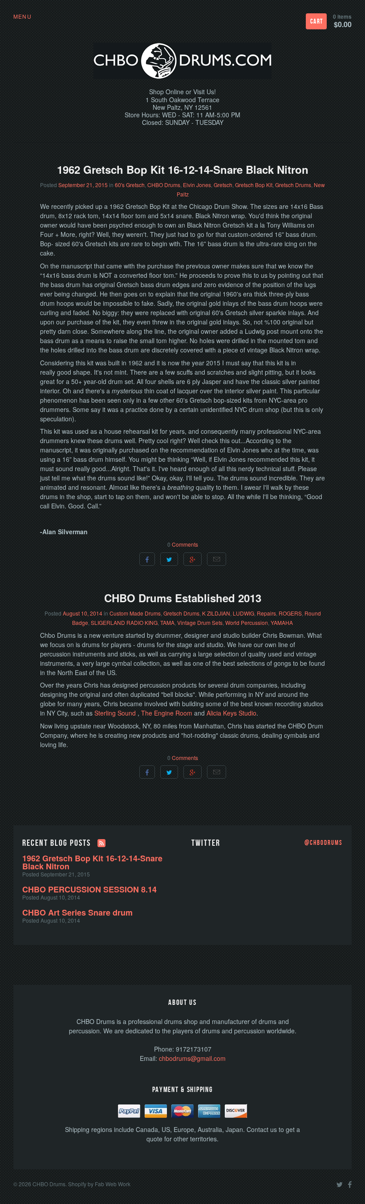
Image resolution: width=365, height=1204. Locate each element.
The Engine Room (166, 712)
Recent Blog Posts (56, 843)
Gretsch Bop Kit (253, 184)
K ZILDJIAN (216, 613)
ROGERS (290, 613)
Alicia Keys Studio (231, 712)
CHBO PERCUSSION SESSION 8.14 (89, 889)
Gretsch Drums (293, 184)
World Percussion (246, 622)
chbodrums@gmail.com (192, 1058)
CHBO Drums (163, 184)
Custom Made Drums (135, 613)
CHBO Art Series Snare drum (77, 912)
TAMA (167, 622)
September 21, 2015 (83, 184)
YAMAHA (282, 622)
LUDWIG (243, 613)
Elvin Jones (197, 184)
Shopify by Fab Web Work (99, 1184)
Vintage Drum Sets (200, 622)
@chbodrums (323, 843)
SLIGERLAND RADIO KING (124, 622)
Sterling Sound (116, 712)
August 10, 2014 (82, 613)
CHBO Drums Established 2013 (182, 597)
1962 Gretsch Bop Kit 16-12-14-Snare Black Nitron (182, 169)
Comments (185, 544)
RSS (101, 843)
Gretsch (223, 184)
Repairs (266, 613)
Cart (316, 21)
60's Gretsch (130, 184)
